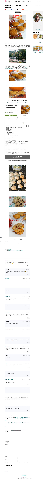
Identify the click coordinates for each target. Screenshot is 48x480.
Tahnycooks (7, 278)
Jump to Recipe (18, 12)
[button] (5, 112)
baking (9, 250)
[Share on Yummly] (0, 243)
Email (6, 459)
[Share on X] (0, 241)
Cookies (9, 249)
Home (16, 1)
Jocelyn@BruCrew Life (9, 329)
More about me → (38, 29)
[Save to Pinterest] (0, 239)
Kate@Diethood (7, 346)
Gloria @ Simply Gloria (9, 312)
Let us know (17, 157)
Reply (28, 265)
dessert (13, 250)
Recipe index (24, 1)
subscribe (25, 462)
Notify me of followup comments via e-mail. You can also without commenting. (17, 463)
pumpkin (11, 249)
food (16, 250)
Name (6, 456)
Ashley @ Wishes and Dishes (10, 260)
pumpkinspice (21, 250)
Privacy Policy (24, 477)
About (19, 1)
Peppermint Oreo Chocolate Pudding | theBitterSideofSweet (18, 422)
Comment (6, 444)
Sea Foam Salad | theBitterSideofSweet (21, 417)
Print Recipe (11, 115)
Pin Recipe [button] (24, 115)
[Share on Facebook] (0, 240)
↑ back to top (24, 475)
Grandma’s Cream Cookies (18, 193)
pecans (18, 250)
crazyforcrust (7, 296)
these (21, 239)
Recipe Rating (7, 441)
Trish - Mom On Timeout (9, 379)
